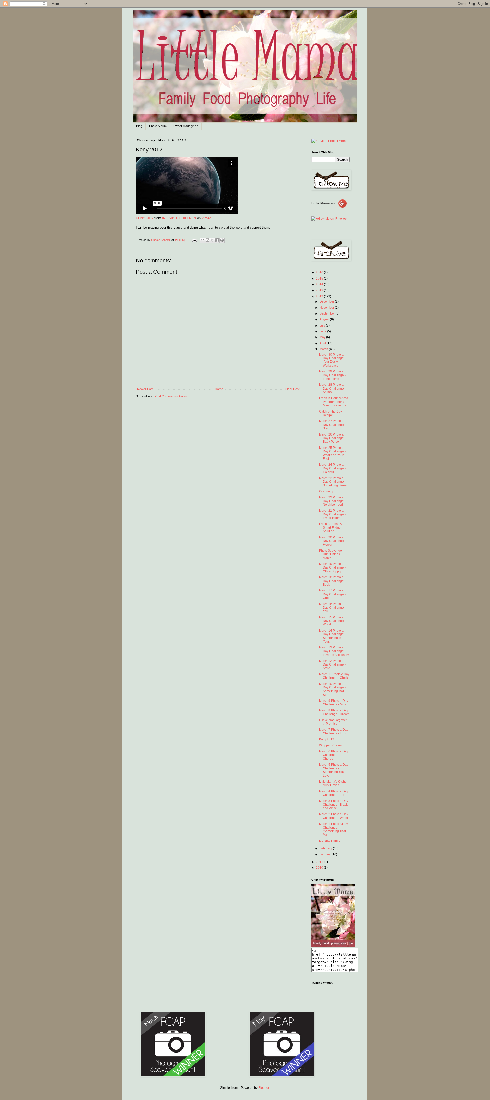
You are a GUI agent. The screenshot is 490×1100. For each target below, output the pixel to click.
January (326, 854)
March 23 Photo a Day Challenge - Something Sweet (333, 481)
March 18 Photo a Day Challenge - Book (332, 580)
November (327, 307)
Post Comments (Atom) (171, 396)
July (323, 325)
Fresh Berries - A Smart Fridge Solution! (330, 527)
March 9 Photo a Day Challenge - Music (333, 702)
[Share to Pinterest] (222, 240)
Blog (139, 126)
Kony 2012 (326, 739)
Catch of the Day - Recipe (331, 413)
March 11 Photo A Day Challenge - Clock (334, 676)
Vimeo (206, 218)
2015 (320, 278)
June (323, 331)
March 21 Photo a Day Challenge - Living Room (332, 514)
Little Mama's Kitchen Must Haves (333, 783)
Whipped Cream (330, 745)
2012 (320, 296)
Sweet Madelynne (185, 126)
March (324, 349)
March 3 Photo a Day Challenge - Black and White (333, 804)
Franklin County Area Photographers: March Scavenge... (334, 401)
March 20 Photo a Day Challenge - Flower (332, 541)
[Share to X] (212, 240)
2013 (320, 290)
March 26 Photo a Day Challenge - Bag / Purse (332, 438)
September (328, 313)
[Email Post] (194, 239)
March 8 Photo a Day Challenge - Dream (334, 712)
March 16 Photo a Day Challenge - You (332, 607)
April (323, 343)
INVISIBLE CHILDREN (179, 218)
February (326, 848)
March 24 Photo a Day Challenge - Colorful (332, 468)
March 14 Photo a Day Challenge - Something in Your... (332, 636)
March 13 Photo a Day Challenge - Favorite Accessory (334, 651)
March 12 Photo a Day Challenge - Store (332, 664)
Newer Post (145, 389)
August (325, 319)
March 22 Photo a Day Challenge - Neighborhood (332, 500)
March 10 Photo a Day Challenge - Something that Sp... (332, 689)
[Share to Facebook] (217, 240)
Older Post (292, 389)
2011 (320, 862)
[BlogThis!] (207, 240)
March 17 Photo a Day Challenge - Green (332, 594)
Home (219, 389)
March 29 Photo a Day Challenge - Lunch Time (332, 375)
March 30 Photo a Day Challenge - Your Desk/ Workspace (332, 360)
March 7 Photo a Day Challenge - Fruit (333, 731)
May (323, 337)
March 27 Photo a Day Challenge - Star (332, 424)
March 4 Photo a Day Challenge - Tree (333, 793)
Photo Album (158, 126)
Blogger (263, 1088)
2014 (320, 284)
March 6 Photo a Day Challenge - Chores (333, 755)
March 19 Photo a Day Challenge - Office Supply (332, 567)
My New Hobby (329, 841)
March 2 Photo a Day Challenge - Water (333, 815)
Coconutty (326, 491)
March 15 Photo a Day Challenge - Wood (332, 620)
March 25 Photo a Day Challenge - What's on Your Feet (332, 453)
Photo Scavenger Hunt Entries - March (331, 554)
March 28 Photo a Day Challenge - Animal (332, 388)
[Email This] (202, 240)
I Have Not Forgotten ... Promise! (333, 722)
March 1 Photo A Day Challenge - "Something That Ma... (333, 829)
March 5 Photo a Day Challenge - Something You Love (333, 770)
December (327, 301)
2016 (320, 272)
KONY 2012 (144, 218)
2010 (320, 867)
